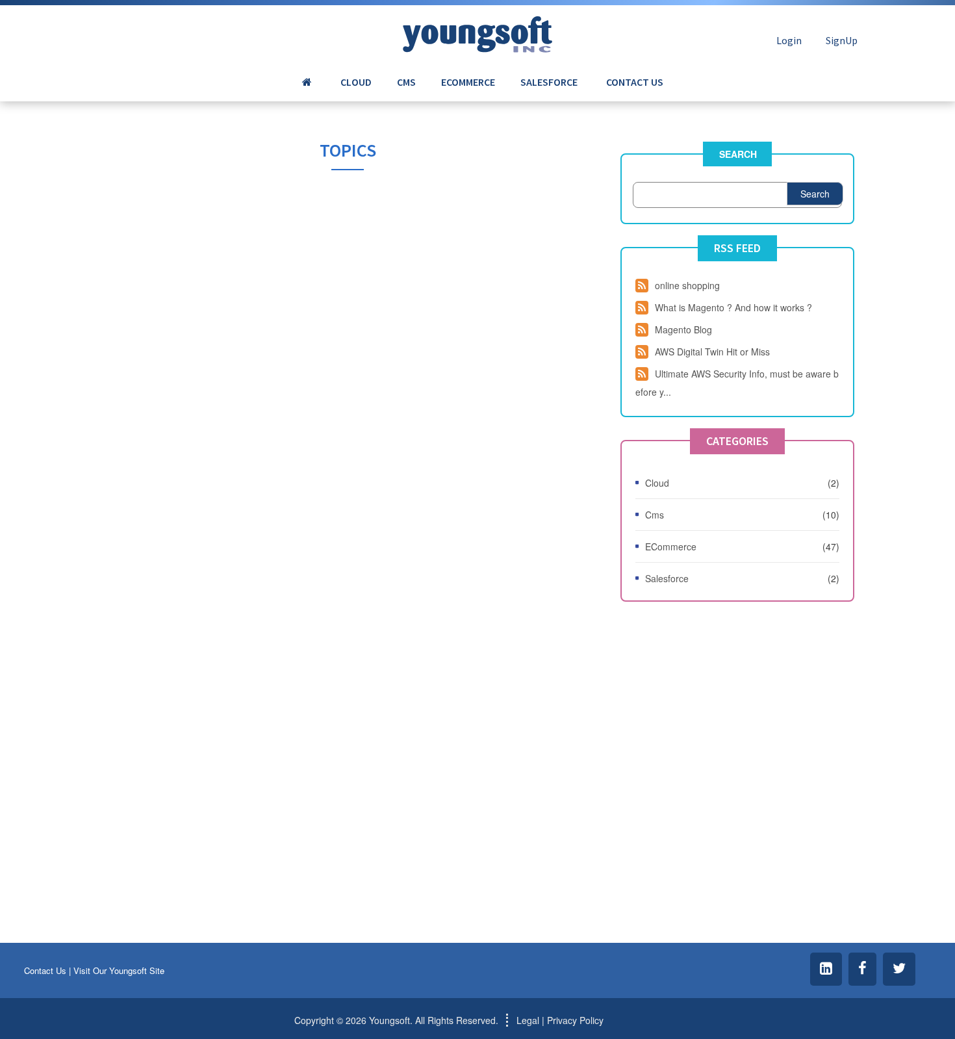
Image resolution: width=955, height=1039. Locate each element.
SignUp (842, 40)
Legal (527, 1020)
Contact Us (45, 970)
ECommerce (670, 546)
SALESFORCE (549, 81)
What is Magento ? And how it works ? (733, 307)
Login (789, 40)
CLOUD (356, 81)
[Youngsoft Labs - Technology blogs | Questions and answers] (477, 30)
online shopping (687, 285)
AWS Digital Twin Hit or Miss (712, 351)
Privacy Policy (575, 1020)
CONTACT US (634, 81)
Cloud (657, 482)
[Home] (308, 81)
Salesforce (667, 578)
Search (738, 154)
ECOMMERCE (468, 81)
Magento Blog (683, 329)
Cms (654, 514)
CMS (406, 81)
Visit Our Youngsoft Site (118, 970)
